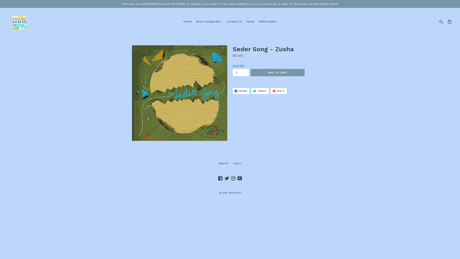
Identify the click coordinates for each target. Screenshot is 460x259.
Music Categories (210, 21)
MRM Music (235, 192)
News (250, 21)
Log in (237, 163)
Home (187, 21)
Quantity (238, 65)
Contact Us (234, 21)
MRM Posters (268, 21)
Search (223, 163)
